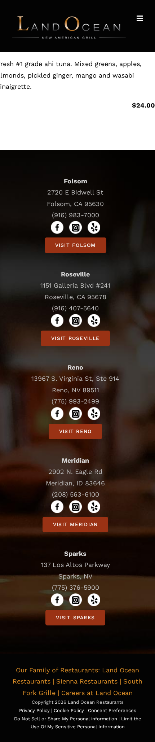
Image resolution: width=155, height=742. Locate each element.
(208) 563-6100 (75, 494)
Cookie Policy (69, 710)
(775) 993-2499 (75, 401)
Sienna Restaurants (87, 681)
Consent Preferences (112, 710)
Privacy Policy (34, 710)
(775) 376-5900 (75, 587)
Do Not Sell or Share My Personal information (65, 718)
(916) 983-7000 (75, 215)
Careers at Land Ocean (97, 693)
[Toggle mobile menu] (140, 18)
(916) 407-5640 (75, 308)
